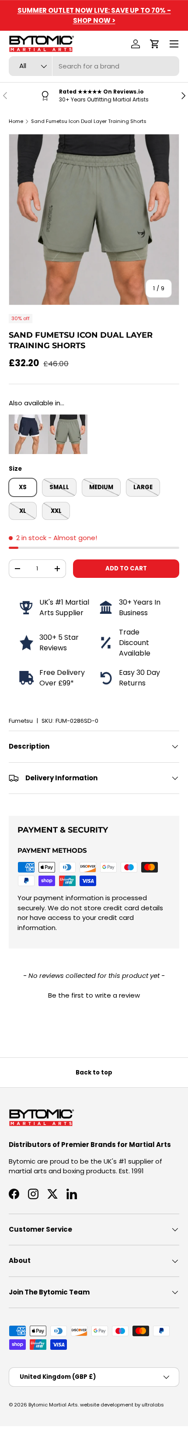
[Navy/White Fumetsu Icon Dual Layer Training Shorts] (28, 419)
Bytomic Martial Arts (53, 1404)
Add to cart (126, 568)
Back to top (94, 1072)
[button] (154, 44)
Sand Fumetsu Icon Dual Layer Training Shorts (88, 121)
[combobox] (94, 66)
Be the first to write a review (94, 995)
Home (16, 121)
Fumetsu (21, 721)
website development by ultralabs (122, 1404)
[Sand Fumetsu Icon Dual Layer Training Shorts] (67, 419)
